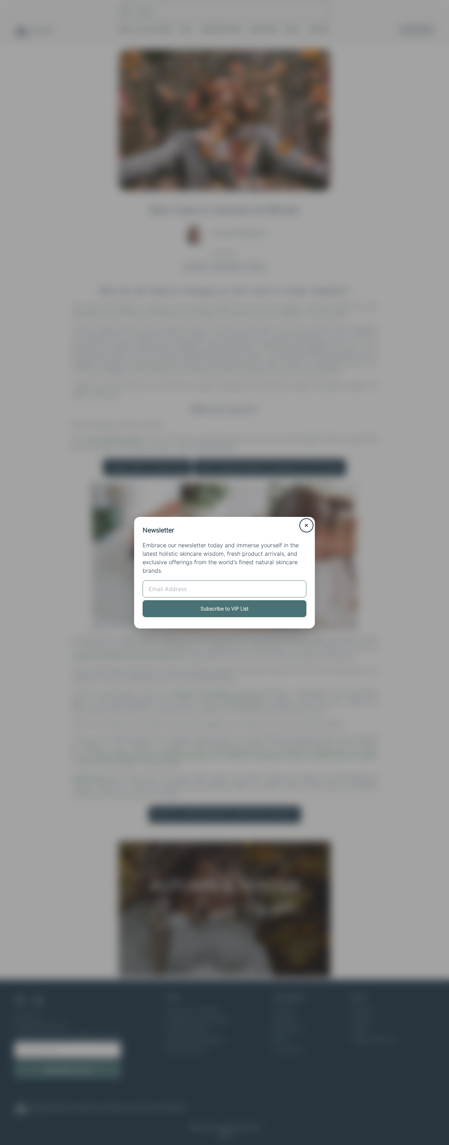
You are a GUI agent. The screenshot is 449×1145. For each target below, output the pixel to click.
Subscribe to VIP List (224, 609)
